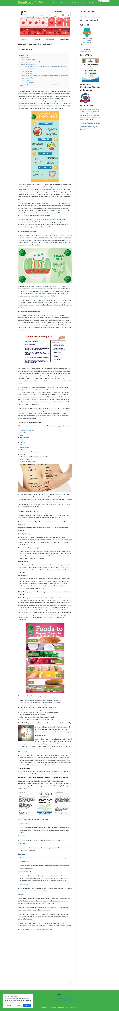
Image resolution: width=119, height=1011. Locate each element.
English (102, 1)
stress (36, 452)
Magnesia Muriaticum (24, 871)
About (62, 2)
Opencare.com (90, 51)
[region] (18, 1001)
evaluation (35, 925)
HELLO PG (83, 119)
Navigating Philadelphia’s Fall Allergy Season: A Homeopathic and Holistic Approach (89, 111)
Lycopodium (22, 836)
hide (27, 55)
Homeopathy (55, 2)
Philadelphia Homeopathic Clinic (30, 2)
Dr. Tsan (61, 923)
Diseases (66, 2)
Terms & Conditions (96, 2)
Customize (9, 1005)
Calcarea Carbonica (23, 823)
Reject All (18, 1005)
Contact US (80, 2)
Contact (20, 923)
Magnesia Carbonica (24, 884)
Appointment (87, 2)
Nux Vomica (21, 844)
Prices (75, 2)
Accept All (27, 1005)
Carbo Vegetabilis (23, 861)
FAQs (72, 2)
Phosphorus (21, 854)
